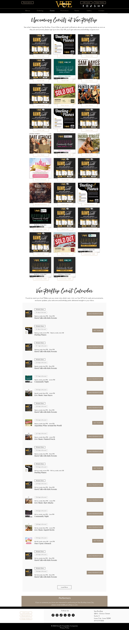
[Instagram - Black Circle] (57, 615)
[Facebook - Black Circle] (53, 615)
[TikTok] (91, 6)
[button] (45, 318)
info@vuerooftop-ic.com (69, 605)
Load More (64, 587)
